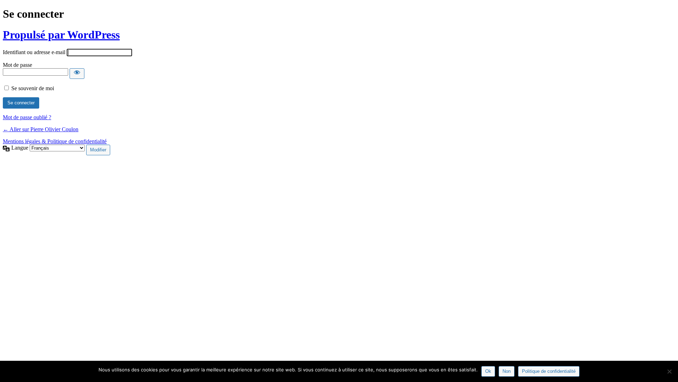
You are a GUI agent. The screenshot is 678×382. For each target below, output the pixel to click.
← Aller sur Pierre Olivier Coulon (40, 129)
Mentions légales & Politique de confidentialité (55, 141)
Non (506, 371)
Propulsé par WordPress (61, 34)
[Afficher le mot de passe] (77, 73)
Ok (488, 371)
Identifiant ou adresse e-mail (34, 52)
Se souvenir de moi (32, 88)
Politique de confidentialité (549, 371)
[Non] (669, 371)
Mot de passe (17, 65)
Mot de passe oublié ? (27, 117)
